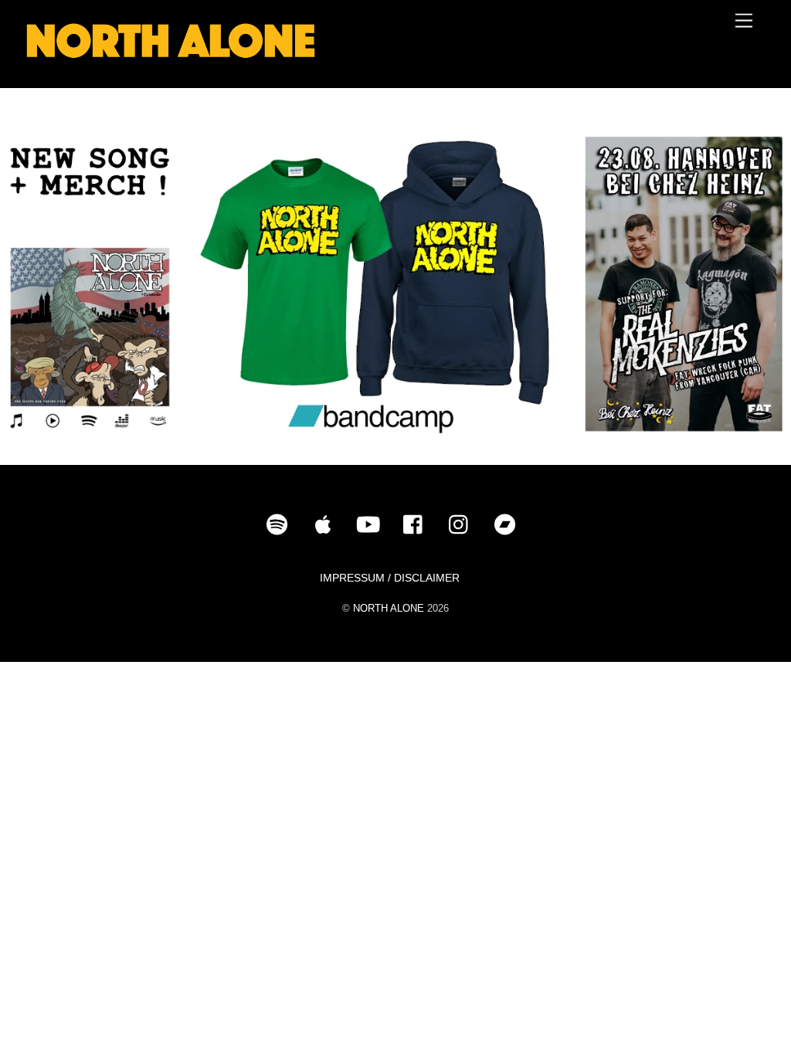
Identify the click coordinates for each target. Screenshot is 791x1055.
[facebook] (417, 524)
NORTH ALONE (388, 608)
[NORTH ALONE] (170, 59)
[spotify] (280, 524)
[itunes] (325, 524)
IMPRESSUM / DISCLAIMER (390, 578)
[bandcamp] (508, 524)
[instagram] (462, 524)
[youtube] (371, 524)
